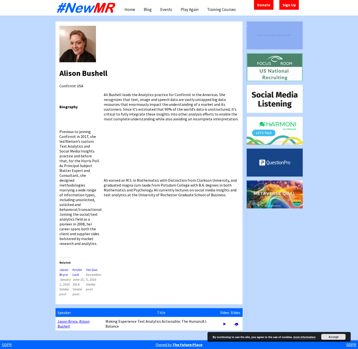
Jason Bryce (67, 321)
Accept (334, 337)
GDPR (7, 344)
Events (166, 9)
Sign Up (289, 4)
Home (129, 9)
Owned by (179, 344)
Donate (263, 4)
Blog (148, 9)
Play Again (189, 9)
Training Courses (221, 9)
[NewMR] (87, 8)
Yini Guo (91, 270)
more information (304, 337)
